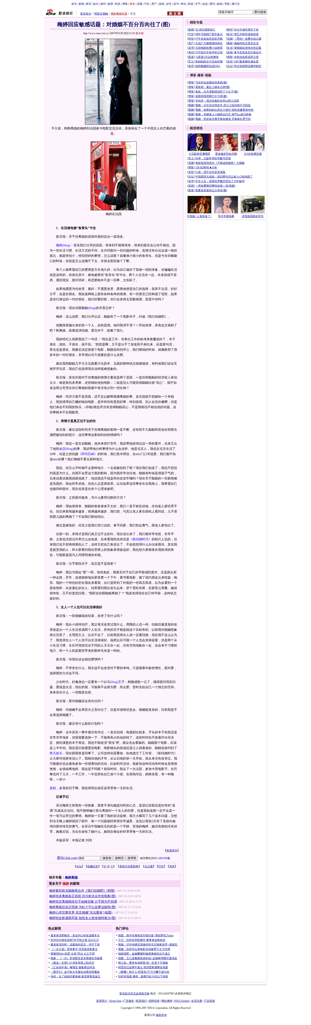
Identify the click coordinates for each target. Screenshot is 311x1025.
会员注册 (196, 1000)
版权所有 (161, 1015)
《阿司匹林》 (87, 454)
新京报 (139, 33)
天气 (198, 3)
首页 (74, 3)
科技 (117, 3)
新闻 (81, 3)
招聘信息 (154, 1000)
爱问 (212, 3)
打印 (161, 866)
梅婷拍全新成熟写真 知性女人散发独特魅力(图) (82, 918)
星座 (190, 3)
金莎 (62, 449)
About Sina (115, 1000)
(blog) (66, 245)
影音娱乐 (85, 13)
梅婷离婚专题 (119, 13)
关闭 (172, 866)
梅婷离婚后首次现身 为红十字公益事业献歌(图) (82, 907)
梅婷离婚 (71, 877)
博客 (125, 3)
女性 (168, 3)
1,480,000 (161, 858)
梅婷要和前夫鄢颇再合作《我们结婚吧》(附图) (82, 890)
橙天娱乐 (56, 753)
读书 (176, 3)
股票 (110, 3)
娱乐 (96, 3)
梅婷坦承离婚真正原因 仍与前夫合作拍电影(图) (82, 896)
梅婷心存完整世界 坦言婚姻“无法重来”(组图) (80, 912)
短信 (205, 3)
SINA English (181, 1000)
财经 (103, 3)
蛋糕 (53, 788)
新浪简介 (101, 1000)
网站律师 (166, 1000)
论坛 (79, 866)
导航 (227, 3)
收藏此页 (92, 866)
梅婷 (59, 245)
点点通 (149, 866)
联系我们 (141, 1000)
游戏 (161, 3)
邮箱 (219, 3)
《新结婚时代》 (140, 539)
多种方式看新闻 (128, 866)
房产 (154, 3)
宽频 (139, 3)
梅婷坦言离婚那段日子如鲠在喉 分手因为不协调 (83, 901)
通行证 (236, 3)
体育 (88, 3)
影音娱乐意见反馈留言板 (135, 993)
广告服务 (128, 1000)
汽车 (147, 3)
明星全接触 (101, 13)
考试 (183, 3)
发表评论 (171, 850)
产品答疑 (209, 1000)
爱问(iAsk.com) (67, 858)
